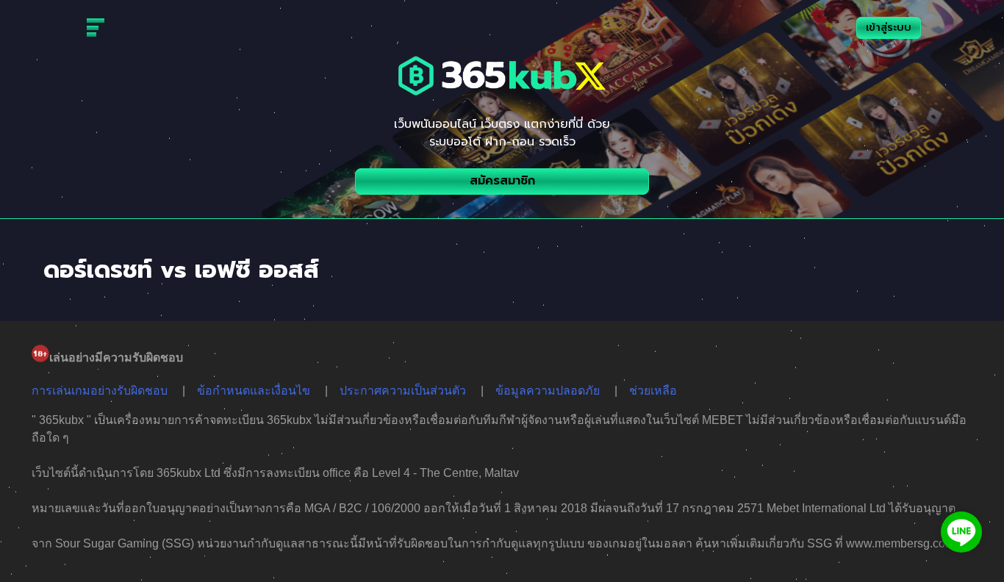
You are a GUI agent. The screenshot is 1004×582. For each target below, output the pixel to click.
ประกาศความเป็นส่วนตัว (403, 390)
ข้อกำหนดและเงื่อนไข (253, 390)
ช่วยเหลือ (653, 390)
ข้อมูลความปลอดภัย (547, 390)
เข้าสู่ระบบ (888, 27)
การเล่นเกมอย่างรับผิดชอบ (100, 390)
